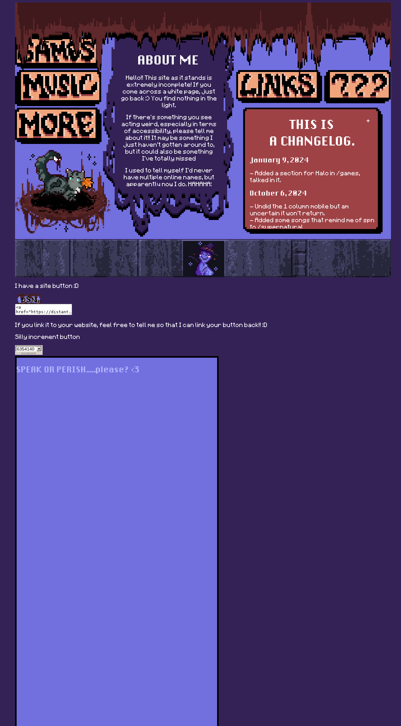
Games (58, 53)
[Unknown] (357, 86)
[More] (58, 126)
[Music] (58, 88)
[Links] (279, 86)
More (58, 126)
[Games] (58, 53)
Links (279, 86)
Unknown (357, 86)
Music (58, 88)
